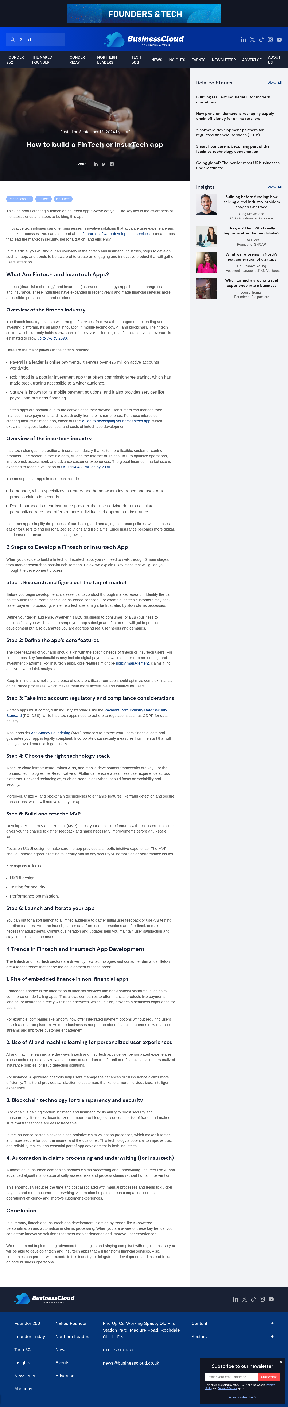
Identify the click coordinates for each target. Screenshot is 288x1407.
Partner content (19, 199)
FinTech (44, 199)
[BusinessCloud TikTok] (261, 39)
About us (274, 60)
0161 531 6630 (118, 1349)
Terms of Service (227, 1388)
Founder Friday (76, 60)
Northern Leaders (107, 60)
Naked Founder (71, 1323)
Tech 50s (136, 60)
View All (275, 83)
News (156, 60)
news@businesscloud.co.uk (131, 1363)
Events (199, 60)
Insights (177, 60)
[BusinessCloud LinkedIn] (243, 39)
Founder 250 (15, 60)
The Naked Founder (42, 60)
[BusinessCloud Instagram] (270, 39)
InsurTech (63, 199)
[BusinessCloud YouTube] (279, 39)
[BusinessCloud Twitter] (252, 39)
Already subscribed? (242, 1397)
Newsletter (224, 60)
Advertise (252, 60)
